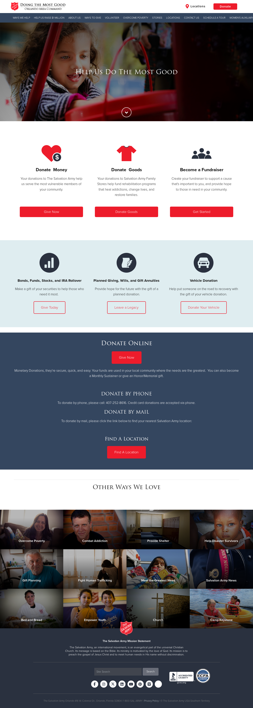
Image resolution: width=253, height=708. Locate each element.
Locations (197, 6)
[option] (126, 72)
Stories (157, 17)
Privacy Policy (151, 700)
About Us (74, 17)
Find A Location (126, 452)
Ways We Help (21, 17)
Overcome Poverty (135, 17)
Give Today (49, 307)
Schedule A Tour (214, 17)
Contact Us (191, 17)
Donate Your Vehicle (203, 307)
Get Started (201, 212)
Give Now (51, 212)
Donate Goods (126, 212)
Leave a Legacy (126, 307)
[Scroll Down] (126, 112)
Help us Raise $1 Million (49, 17)
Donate (225, 6)
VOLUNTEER (112, 17)
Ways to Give (93, 17)
